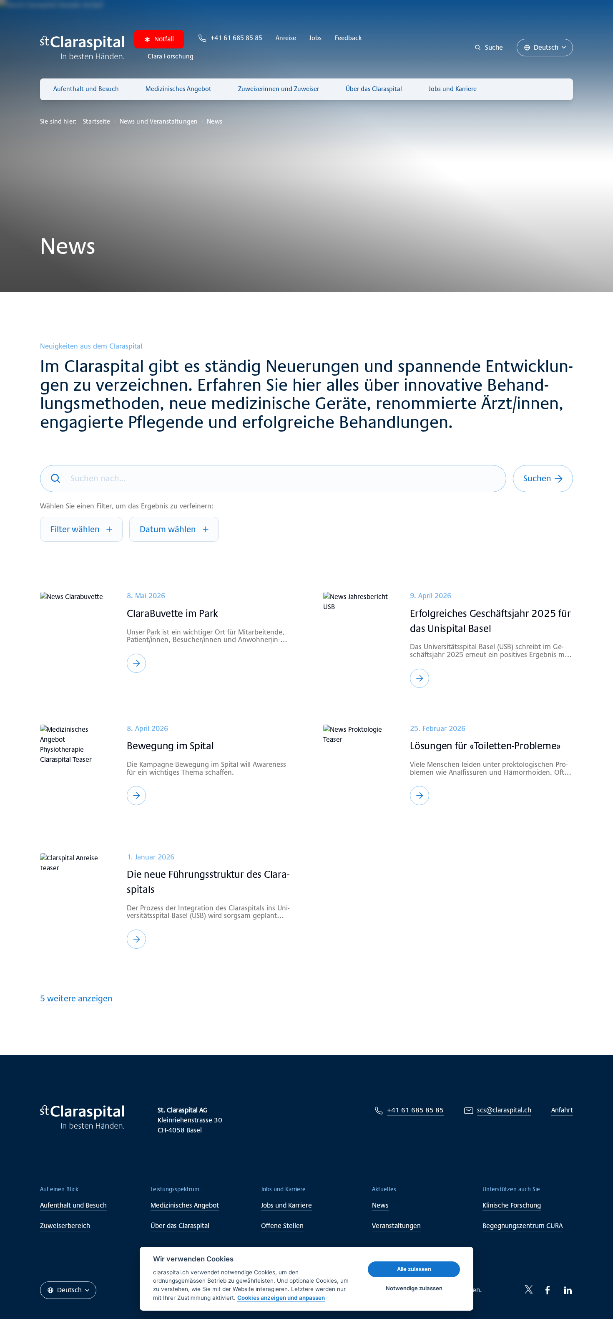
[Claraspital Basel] (82, 47)
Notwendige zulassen (414, 1288)
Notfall (164, 39)
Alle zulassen (414, 1269)
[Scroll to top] (588, 1294)
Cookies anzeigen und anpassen (281, 1297)
